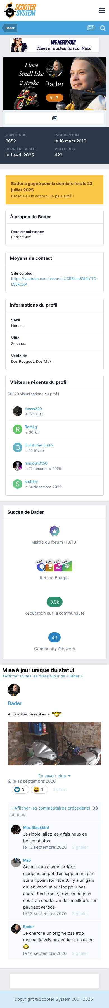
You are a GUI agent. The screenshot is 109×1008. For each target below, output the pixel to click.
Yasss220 (33, 408)
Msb (27, 860)
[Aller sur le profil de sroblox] (17, 484)
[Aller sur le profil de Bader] (14, 690)
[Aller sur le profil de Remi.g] (17, 429)
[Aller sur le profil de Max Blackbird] (16, 829)
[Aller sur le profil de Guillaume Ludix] (17, 447)
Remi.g (31, 427)
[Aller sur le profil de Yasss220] (17, 411)
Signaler (60, 789)
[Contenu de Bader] (54, 118)
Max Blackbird (36, 827)
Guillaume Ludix (39, 445)
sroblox (31, 481)
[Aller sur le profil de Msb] (16, 862)
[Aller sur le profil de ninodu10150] (17, 466)
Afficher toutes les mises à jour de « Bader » (43, 676)
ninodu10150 (36, 463)
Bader (15, 703)
